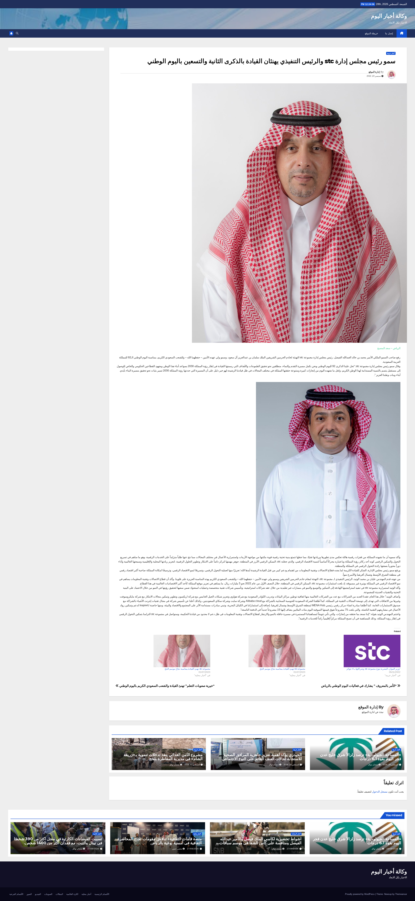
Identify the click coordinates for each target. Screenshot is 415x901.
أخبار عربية (391, 53)
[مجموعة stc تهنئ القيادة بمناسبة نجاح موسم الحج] (259, 651)
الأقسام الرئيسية (102, 894)
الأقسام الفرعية (16, 894)
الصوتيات (48, 894)
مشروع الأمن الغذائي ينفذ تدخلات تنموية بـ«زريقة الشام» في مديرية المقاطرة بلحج (163, 756)
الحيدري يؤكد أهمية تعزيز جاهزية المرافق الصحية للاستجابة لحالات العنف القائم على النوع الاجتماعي (262, 756)
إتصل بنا (389, 33)
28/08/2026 (392, 849)
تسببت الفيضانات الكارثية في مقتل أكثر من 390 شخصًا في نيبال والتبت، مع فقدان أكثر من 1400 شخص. (58, 840)
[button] (17, 33)
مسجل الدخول (380, 791)
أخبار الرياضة (296, 834)
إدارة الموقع (374, 71)
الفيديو (38, 894)
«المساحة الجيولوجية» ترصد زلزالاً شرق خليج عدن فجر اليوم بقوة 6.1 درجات (360, 756)
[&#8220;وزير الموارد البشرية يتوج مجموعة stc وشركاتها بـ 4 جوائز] (354, 651)
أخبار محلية (197, 834)
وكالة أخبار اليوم (389, 15)
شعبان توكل (373, 765)
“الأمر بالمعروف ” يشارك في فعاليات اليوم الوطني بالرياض (359, 685)
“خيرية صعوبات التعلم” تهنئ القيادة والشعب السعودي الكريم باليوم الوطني (167, 685)
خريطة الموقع (371, 33)
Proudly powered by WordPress (360, 894)
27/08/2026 (292, 849)
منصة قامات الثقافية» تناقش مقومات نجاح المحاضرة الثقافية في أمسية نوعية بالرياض (159, 840)
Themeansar (401, 894)
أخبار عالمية (97, 834)
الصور (29, 894)
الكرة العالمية (72, 894)
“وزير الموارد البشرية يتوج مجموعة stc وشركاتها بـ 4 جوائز (373, 669)
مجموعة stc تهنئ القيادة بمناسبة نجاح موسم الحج (282, 669)
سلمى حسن (177, 849)
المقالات (59, 894)
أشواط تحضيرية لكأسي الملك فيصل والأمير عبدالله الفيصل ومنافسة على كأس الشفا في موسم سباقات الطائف (260, 842)
